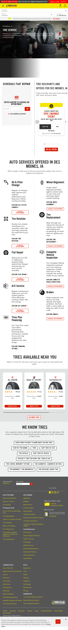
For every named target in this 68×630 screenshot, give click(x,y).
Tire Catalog (6, 504)
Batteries (26, 501)
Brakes (25, 574)
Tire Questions (7, 522)
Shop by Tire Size (8, 501)
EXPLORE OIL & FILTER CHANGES (19, 206)
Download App (52, 516)
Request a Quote (7, 613)
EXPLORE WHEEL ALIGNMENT (51, 203)
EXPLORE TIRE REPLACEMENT (51, 240)
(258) (19, 392)
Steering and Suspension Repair (33, 517)
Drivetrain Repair (28, 508)
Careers (5, 574)
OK (58, 621)
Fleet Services (7, 587)
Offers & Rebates (8, 594)
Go (27, 109)
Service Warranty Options (31, 603)
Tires (24, 571)
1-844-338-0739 (62, 15)
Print (57, 126)
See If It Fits (12, 406)
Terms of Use (13, 610)
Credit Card (6, 584)
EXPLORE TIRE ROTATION (16, 239)
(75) (40, 392)
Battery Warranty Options (31, 600)
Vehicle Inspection (29, 555)
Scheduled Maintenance (31, 548)
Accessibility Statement (46, 610)
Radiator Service (28, 545)
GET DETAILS (56, 18)
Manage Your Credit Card (57, 505)
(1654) (61, 392)
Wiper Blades (27, 558)
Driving (25, 591)
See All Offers (51, 149)
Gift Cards (6, 591)
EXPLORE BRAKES (52, 314)
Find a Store (6, 581)
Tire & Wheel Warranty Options (33, 597)
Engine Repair (27, 511)
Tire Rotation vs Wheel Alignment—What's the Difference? (10, 534)
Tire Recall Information (10, 604)
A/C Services (27, 532)
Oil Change (27, 542)
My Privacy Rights (58, 610)
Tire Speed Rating (8, 516)
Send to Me (45, 126)
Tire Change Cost (8, 529)
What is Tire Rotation (9, 526)
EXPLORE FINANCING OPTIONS (18, 347)
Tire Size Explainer (8, 539)
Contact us (6, 483)
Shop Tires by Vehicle (9, 498)
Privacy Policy (21, 610)
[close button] (66, 619)
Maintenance (27, 587)
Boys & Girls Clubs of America (12, 571)
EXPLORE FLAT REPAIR (19, 274)
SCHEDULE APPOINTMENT (20, 212)
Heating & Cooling (29, 514)
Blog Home (27, 568)
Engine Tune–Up (28, 539)
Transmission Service (29, 552)
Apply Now (53, 503)
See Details (51, 130)
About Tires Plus (8, 568)
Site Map (5, 610)
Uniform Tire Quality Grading (12, 519)
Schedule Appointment (10, 597)
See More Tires (34, 417)
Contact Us (6, 578)
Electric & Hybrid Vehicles (31, 535)
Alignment (26, 498)
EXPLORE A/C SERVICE (19, 306)
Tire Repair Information (30, 521)
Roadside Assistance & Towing (12, 600)
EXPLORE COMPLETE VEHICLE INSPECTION (53, 281)
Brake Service (27, 504)
